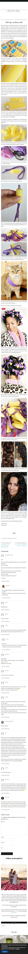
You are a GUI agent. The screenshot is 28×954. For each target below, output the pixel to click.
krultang (10, 538)
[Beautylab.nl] (14, 8)
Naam (2, 837)
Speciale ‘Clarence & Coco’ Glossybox (21, 544)
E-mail (2, 842)
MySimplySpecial (9, 721)
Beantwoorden (5, 581)
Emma (6, 614)
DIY (2, 538)
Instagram (15, 912)
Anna (6, 625)
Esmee (6, 682)
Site (2, 847)
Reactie (3, 821)
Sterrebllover (9, 555)
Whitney (7, 797)
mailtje (16, 911)
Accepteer (5, 951)
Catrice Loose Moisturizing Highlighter (6, 545)
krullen (5, 538)
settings (18, 949)
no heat (15, 538)
